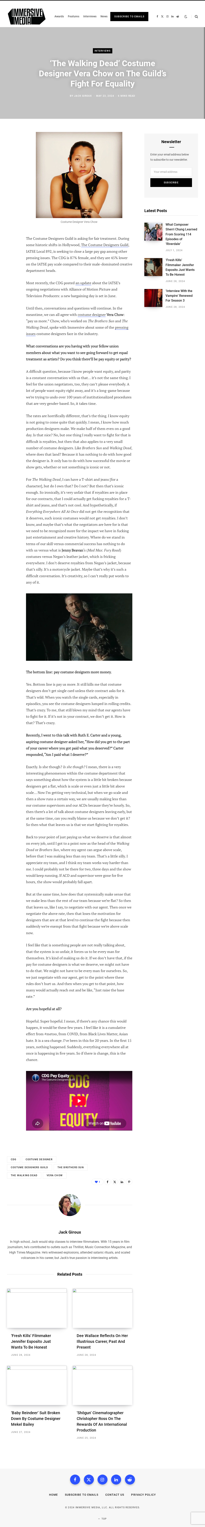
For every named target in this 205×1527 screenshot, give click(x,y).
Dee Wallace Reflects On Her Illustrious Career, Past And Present (102, 1341)
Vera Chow (55, 1175)
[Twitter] (11, 157)
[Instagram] (102, 1480)
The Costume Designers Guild (104, 244)
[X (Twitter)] (89, 1480)
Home (53, 1494)
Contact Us (114, 1494)
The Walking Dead (24, 1175)
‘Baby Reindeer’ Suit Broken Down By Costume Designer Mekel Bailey (35, 1418)
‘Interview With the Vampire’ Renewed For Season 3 (179, 296)
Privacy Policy (143, 1494)
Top (104, 1518)
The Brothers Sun (70, 1167)
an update (83, 282)
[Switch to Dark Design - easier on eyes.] (185, 16)
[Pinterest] (11, 168)
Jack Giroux (83, 95)
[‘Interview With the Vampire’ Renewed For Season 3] (155, 299)
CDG (13, 1159)
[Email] (11, 189)
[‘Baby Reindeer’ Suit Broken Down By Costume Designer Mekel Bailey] (37, 1385)
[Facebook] (11, 147)
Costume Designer (39, 1159)
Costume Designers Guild (29, 1167)
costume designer (92, 314)
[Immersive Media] (26, 17)
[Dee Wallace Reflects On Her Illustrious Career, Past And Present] (102, 1308)
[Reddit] (130, 1480)
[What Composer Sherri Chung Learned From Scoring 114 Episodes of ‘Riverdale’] (155, 237)
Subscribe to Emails (129, 16)
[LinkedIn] (11, 178)
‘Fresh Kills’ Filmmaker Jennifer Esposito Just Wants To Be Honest (31, 1341)
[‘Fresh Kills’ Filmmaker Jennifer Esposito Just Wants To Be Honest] (37, 1308)
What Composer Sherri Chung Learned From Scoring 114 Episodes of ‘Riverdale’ (181, 234)
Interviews (102, 50)
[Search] (194, 16)
